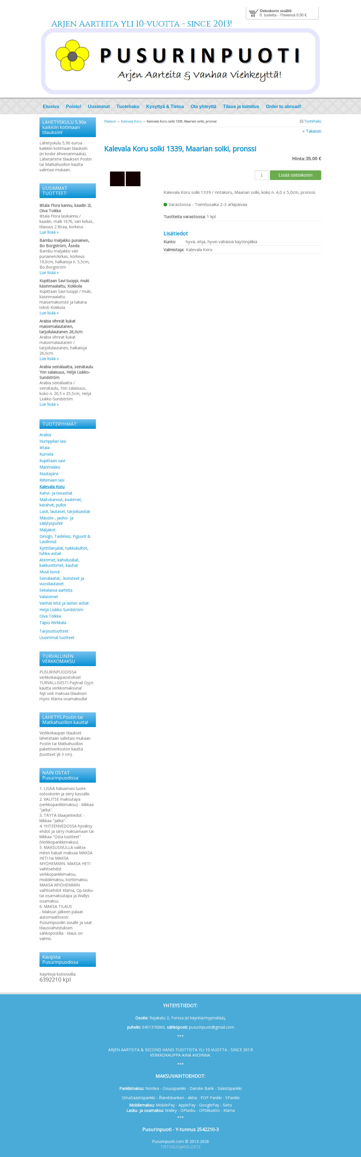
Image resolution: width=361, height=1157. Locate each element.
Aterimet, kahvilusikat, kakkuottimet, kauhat (59, 562)
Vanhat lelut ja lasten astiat (64, 603)
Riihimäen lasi (51, 480)
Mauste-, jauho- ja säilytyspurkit (56, 520)
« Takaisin (311, 131)
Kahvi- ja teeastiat (55, 493)
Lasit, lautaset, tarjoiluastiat (64, 511)
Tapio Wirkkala (52, 622)
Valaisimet (48, 596)
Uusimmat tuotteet (56, 637)
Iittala (44, 447)
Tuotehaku (312, 121)
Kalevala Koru (131, 121)
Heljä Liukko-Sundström (61, 609)
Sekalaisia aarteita (55, 590)
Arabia (45, 434)
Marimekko (49, 467)
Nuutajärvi (48, 473)
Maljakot (47, 529)
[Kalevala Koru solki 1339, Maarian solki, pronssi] (134, 161)
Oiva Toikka (50, 616)
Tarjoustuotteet (54, 631)
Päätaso (110, 121)
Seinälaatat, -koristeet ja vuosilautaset (61, 581)
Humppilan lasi (52, 441)
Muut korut (49, 571)
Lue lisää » (49, 232)
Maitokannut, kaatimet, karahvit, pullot (60, 502)
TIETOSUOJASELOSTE (180, 1146)
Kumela (46, 454)
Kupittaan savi (52, 460)
